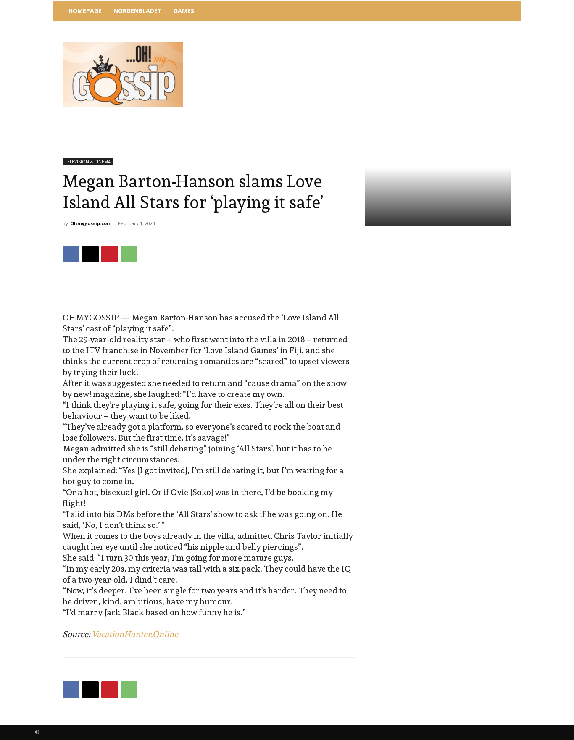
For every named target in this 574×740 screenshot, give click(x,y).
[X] (90, 254)
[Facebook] (71, 254)
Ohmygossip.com (90, 223)
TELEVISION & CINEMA (88, 162)
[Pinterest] (109, 254)
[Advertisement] (356, 44)
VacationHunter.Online (135, 634)
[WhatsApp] (129, 254)
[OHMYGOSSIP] (123, 74)
